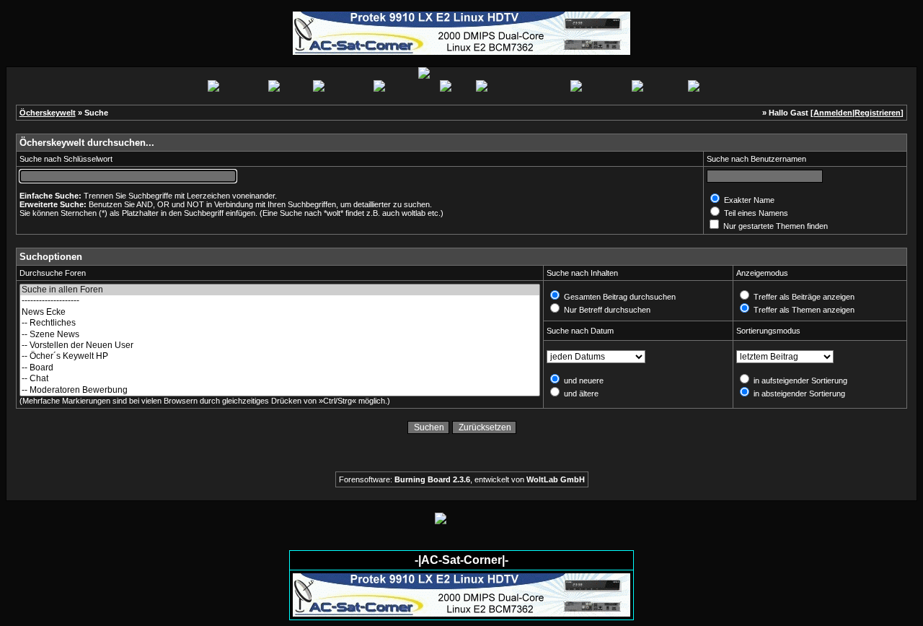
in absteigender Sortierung (798, 393)
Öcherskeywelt (47, 112)
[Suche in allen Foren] (279, 289)
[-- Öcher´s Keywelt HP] (279, 356)
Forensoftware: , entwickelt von (462, 479)
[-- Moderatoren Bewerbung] (279, 390)
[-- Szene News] (279, 334)
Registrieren (877, 112)
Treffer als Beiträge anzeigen (802, 296)
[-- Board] (279, 367)
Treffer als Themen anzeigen (802, 309)
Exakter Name (748, 200)
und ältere (580, 393)
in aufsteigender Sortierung (799, 380)
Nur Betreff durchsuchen (606, 309)
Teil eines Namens (755, 213)
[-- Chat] (279, 378)
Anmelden (832, 112)
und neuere (583, 380)
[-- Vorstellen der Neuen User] (279, 345)
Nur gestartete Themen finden (774, 226)
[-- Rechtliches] (279, 323)
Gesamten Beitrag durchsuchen (619, 296)
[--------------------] (279, 300)
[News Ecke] (279, 312)
